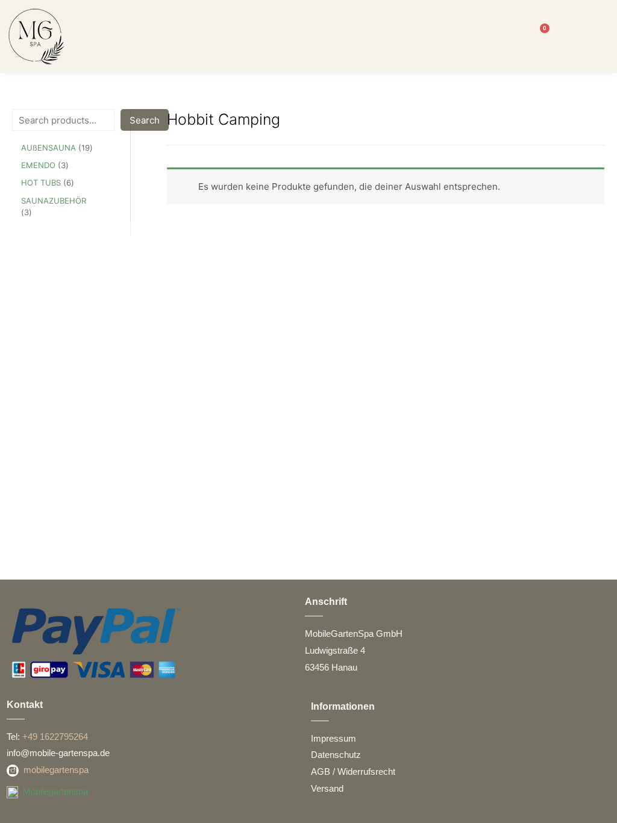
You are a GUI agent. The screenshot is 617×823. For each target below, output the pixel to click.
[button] (307, 36)
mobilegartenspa (56, 770)
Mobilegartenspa (55, 791)
